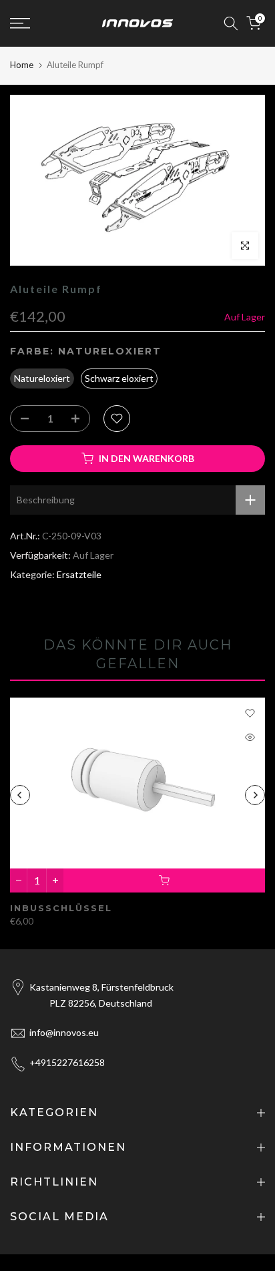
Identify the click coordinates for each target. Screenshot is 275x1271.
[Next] (255, 795)
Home (21, 64)
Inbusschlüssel (61, 908)
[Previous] (20, 795)
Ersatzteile (79, 574)
